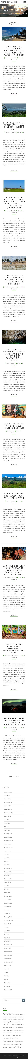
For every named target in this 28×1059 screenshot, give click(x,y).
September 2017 (8, 962)
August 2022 (7, 851)
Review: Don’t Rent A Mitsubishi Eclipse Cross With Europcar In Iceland (14, 721)
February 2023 (8, 833)
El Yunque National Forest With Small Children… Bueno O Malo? (14, 126)
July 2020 (6, 885)
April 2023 (7, 830)
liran (20, 58)
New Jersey (12, 1032)
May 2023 (6, 826)
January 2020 (7, 899)
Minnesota (21, 1030)
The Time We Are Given (9, 2)
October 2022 (7, 844)
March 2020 (7, 892)
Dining (7, 1022)
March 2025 (7, 799)
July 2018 (6, 927)
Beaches (4, 1019)
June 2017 (7, 972)
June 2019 (7, 913)
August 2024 (7, 816)
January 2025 (7, 806)
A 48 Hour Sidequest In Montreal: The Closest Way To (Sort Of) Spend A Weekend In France (14, 570)
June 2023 (7, 823)
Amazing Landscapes (12, 1017)
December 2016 (8, 990)
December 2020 (8, 878)
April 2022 (7, 865)
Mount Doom (8, 1032)
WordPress (22, 1055)
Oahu (4, 1035)
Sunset (9, 1047)
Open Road (8, 1035)
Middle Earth (16, 1030)
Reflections (14, 1038)
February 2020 (8, 896)
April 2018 (7, 937)
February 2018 (8, 944)
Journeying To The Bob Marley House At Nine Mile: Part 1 (14, 496)
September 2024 (8, 813)
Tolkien (18, 1047)
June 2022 (7, 858)
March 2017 (7, 983)
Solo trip (5, 1047)
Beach (22, 1017)
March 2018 (7, 941)
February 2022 (8, 868)
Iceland (5, 1025)
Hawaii (11, 1022)
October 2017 (7, 958)
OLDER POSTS (14, 776)
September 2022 (8, 847)
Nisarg (16, 1057)
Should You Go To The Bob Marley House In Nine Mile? (14, 426)
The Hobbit (13, 1047)
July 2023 (6, 820)
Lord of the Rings (17, 1027)
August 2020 (7, 882)
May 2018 (6, 934)
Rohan (24, 1041)
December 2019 (8, 903)
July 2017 (6, 969)
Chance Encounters (16, 1019)
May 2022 (6, 861)
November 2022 (8, 840)
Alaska (17, 1014)
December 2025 (8, 792)
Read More (14, 93)
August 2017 (7, 965)
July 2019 (6, 910)
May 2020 (6, 889)
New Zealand (17, 1032)
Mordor (4, 1032)
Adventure (8, 1013)
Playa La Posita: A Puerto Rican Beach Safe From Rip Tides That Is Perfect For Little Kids (14, 280)
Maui (12, 1030)
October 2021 (7, 872)
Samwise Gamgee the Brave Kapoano (9, 1044)
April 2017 (7, 979)
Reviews (6, 1041)
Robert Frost (20, 1041)
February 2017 (8, 986)
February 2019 (8, 917)
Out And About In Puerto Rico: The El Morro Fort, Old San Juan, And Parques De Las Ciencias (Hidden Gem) (14, 202)
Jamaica (21, 1025)
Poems (13, 1035)
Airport (14, 1014)
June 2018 (7, 931)
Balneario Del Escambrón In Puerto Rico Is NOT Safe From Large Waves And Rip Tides (14, 50)
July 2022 (6, 854)
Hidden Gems (17, 1022)
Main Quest (7, 1030)
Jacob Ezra (15, 1025)
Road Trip (13, 1041)
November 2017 (8, 955)
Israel (10, 1024)
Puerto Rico (6, 1038)
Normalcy (22, 1032)
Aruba (19, 1017)
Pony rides (18, 1035)
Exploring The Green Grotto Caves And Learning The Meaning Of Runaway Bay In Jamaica (14, 355)
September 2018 (8, 920)
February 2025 (8, 802)
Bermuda (9, 1019)
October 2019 (7, 906)
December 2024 (8, 809)
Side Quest (19, 1044)
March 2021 (7, 875)
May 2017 (6, 976)
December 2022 (8, 837)
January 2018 (7, 948)
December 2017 (8, 951)
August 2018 (7, 924)
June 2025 (7, 795)
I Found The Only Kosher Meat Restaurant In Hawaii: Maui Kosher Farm (14, 648)
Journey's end (7, 1027)
